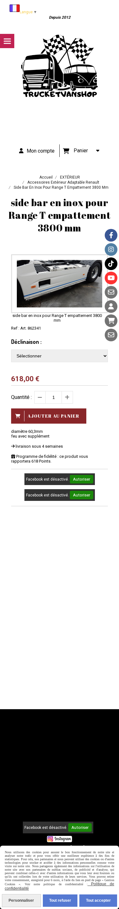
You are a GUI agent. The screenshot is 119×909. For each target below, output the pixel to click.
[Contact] (111, 292)
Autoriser (81, 479)
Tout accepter (98, 900)
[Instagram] (111, 249)
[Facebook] (111, 235)
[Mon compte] (111, 306)
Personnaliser (21, 900)
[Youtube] (111, 278)
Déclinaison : (26, 341)
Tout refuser (60, 900)
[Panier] (111, 320)
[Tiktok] (111, 263)
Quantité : (21, 397)
